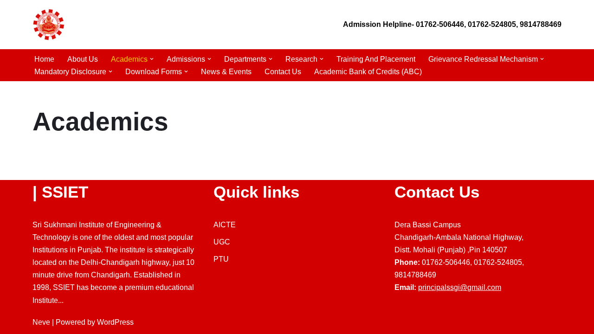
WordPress (115, 322)
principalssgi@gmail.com (459, 287)
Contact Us (283, 72)
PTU (221, 259)
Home (44, 59)
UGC (221, 242)
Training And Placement (375, 59)
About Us (82, 59)
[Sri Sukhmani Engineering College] (48, 24)
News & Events (226, 72)
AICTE (224, 225)
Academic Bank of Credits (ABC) (368, 72)
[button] (152, 59)
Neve (41, 322)
